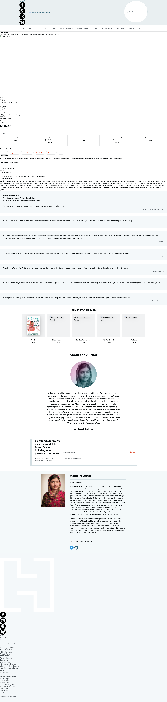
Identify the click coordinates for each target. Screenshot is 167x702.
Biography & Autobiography (24, 176)
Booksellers (4, 660)
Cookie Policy (4, 682)
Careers (2, 670)
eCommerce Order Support (9, 666)
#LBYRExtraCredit (66, 28)
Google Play (39, 153)
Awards (131, 28)
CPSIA (2, 692)
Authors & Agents (6, 658)
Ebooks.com (51, 153)
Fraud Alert (4, 690)
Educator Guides (49, 28)
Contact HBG (4, 672)
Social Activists (41, 176)
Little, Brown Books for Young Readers (13, 115)
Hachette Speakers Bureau (9, 668)
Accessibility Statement (8, 650)
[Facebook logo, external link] (22, 5)
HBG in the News (6, 652)
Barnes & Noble (27, 153)
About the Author (6, 178)
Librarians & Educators (8, 664)
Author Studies (107, 28)
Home (21, 28)
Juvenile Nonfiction (6, 176)
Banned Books (82, 28)
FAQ (1, 674)
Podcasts (120, 28)
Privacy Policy (39, 460)
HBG (140, 28)
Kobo (60, 153)
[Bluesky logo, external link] (22, 22)
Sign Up (132, 452)
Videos (94, 28)
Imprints (3, 642)
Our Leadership (5, 640)
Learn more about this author (80, 541)
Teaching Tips (33, 28)
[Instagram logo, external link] (22, 11)
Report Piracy (4, 688)
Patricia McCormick (10, 103)
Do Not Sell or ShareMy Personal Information (8, 685)
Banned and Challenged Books (10, 646)
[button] (83, 98)
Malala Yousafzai (7, 101)
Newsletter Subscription (8, 644)
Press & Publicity (6, 654)
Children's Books (6, 172)
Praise (2, 189)
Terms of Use (48, 460)
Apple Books (14, 153)
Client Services (5, 662)
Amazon (4, 153)
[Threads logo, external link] (22, 16)
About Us (3, 638)
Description (4, 155)
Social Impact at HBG (7, 648)
